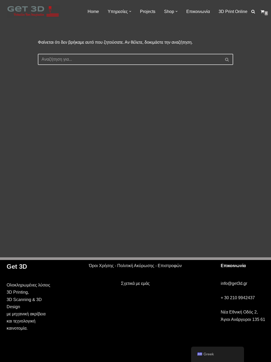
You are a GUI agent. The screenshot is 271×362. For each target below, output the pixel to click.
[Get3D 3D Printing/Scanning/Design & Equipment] (33, 11)
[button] (130, 11)
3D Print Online (233, 11)
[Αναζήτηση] (253, 12)
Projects (147, 11)
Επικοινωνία (198, 11)
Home (93, 11)
